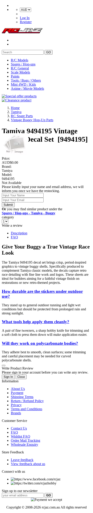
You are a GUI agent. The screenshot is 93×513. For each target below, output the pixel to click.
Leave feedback (22, 460)
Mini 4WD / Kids (23, 84)
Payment (17, 393)
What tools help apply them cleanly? (35, 321)
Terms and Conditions (26, 409)
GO (48, 52)
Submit (8, 204)
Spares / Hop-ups (23, 64)
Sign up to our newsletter (19, 491)
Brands (16, 413)
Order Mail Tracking (25, 440)
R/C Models (19, 60)
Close (21, 377)
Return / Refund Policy (27, 401)
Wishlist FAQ (20, 436)
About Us (18, 389)
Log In (25, 18)
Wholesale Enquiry (24, 444)
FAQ (14, 237)
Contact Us (19, 428)
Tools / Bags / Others (26, 80)
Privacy (16, 405)
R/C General (20, 68)
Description (19, 233)
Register (26, 22)
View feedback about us (28, 464)
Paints (15, 76)
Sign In (8, 377)
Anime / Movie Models (27, 88)
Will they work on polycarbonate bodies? (40, 343)
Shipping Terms (22, 397)
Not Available (11, 183)
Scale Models (20, 72)
